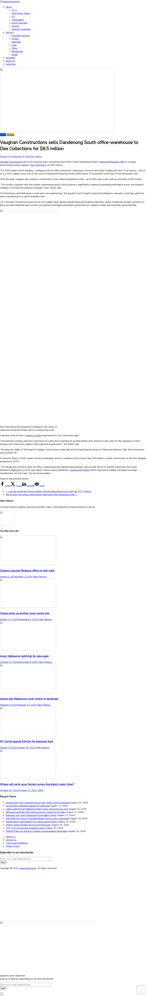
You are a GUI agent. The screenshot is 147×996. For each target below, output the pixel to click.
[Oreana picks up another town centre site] (28, 607)
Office (14, 48)
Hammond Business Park (111, 161)
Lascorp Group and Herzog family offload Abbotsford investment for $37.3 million (48, 491)
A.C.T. (14, 10)
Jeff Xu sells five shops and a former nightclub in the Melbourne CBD (42, 494)
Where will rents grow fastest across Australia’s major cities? (37, 784)
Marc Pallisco (36, 156)
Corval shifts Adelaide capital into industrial (28, 805)
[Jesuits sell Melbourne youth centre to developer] (28, 692)
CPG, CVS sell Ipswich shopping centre (25, 828)
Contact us (11, 839)
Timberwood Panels (79, 470)
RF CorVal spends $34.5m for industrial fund (26, 741)
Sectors (10, 32)
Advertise (11, 64)
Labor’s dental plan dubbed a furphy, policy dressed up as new (37, 809)
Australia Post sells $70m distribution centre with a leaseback (37, 818)
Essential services (20, 35)
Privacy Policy (13, 846)
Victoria (15, 26)
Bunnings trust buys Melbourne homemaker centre (31, 815)
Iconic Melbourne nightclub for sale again (24, 656)
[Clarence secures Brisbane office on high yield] (28, 564)
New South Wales (20, 13)
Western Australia (20, 29)
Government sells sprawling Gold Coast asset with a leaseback (38, 802)
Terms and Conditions (17, 843)
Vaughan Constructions (11, 161)
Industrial (16, 42)
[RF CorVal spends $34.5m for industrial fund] (28, 735)
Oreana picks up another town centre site (24, 613)
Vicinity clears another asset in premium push (28, 824)
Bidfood (15, 470)
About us (10, 61)
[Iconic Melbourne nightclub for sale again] (28, 649)
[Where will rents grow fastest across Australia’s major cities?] (28, 778)
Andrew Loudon (33, 435)
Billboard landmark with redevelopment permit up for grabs (36, 812)
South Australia (19, 23)
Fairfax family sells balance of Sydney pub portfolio (31, 821)
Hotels (15, 38)
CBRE (41, 790)
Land (13, 45)
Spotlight (10, 57)
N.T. (13, 16)
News (9, 7)
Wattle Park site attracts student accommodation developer (37, 831)
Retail (14, 54)
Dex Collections (38, 165)
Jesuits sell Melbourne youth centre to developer (29, 699)
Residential (17, 51)
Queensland (17, 19)
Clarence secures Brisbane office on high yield (27, 570)
